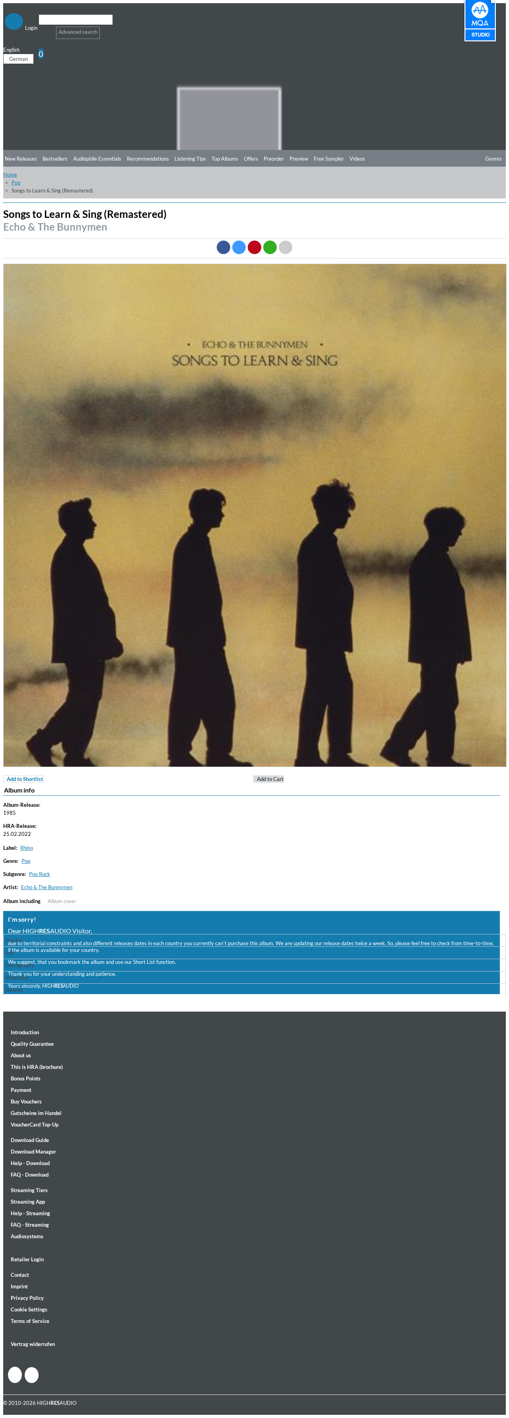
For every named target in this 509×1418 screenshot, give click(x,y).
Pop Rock (39, 874)
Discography (20, 965)
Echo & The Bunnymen (55, 226)
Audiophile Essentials (97, 158)
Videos (357, 158)
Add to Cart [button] (270, 779)
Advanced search (77, 32)
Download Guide (30, 1140)
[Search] (44, 30)
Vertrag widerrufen (33, 1344)
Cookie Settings (29, 1309)
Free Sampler (329, 158)
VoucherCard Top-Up (34, 1124)
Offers (251, 158)
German (18, 59)
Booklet (14, 990)
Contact (20, 1275)
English (11, 50)
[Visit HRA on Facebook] (15, 1375)
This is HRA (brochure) (37, 1067)
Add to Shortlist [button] (25, 779)
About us (21, 1055)
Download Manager (33, 1151)
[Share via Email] (285, 247)
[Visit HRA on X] (32, 1375)
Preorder (274, 158)
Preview (298, 158)
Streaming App (28, 1202)
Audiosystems (27, 1236)
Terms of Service (30, 1321)
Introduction (25, 1032)
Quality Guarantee (32, 1044)
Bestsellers (55, 158)
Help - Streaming (30, 1213)
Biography (17, 977)
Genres (493, 158)
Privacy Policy (27, 1298)
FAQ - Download (30, 1174)
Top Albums (225, 158)
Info (10, 953)
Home (10, 174)
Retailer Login (27, 1259)
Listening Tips (190, 158)
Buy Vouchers (26, 1101)
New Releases (21, 158)
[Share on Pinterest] (254, 247)
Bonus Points (26, 1078)
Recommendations (148, 158)
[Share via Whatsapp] (270, 247)
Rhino (26, 848)
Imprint (19, 1286)
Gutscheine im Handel (36, 1113)
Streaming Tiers (29, 1190)
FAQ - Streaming (30, 1225)
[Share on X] (239, 247)
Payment (21, 1090)
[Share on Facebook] (223, 247)
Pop (16, 182)
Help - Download (30, 1163)
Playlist (14, 940)
